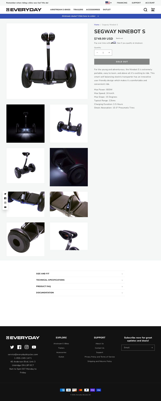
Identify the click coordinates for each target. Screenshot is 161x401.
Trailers (61, 348)
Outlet (61, 357)
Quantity (97, 47)
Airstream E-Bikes (61, 343)
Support (136, 3)
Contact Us (99, 348)
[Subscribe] (152, 348)
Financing (122, 3)
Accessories (61, 352)
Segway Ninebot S (110, 25)
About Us (100, 343)
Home (96, 25)
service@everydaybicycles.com (23, 354)
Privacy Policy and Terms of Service (100, 357)
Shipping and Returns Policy (100, 361)
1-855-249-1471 (23, 358)
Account (150, 3)
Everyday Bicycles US (83, 395)
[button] (145, 9)
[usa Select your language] (108, 2)
